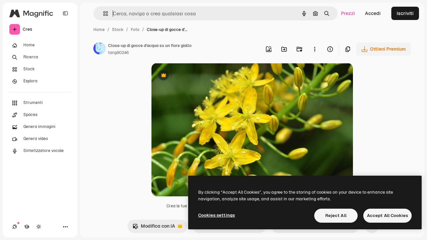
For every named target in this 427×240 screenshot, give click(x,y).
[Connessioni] (14, 226)
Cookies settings (216, 215)
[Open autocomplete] (103, 13)
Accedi (373, 13)
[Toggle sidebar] (65, 13)
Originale (195, 76)
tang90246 (118, 52)
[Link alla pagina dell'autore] (99, 49)
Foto (135, 29)
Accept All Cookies (387, 215)
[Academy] (26, 226)
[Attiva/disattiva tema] (38, 226)
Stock (117, 29)
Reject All (336, 215)
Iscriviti (405, 13)
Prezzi (348, 13)
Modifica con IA (153, 228)
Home (99, 29)
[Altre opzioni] (314, 49)
